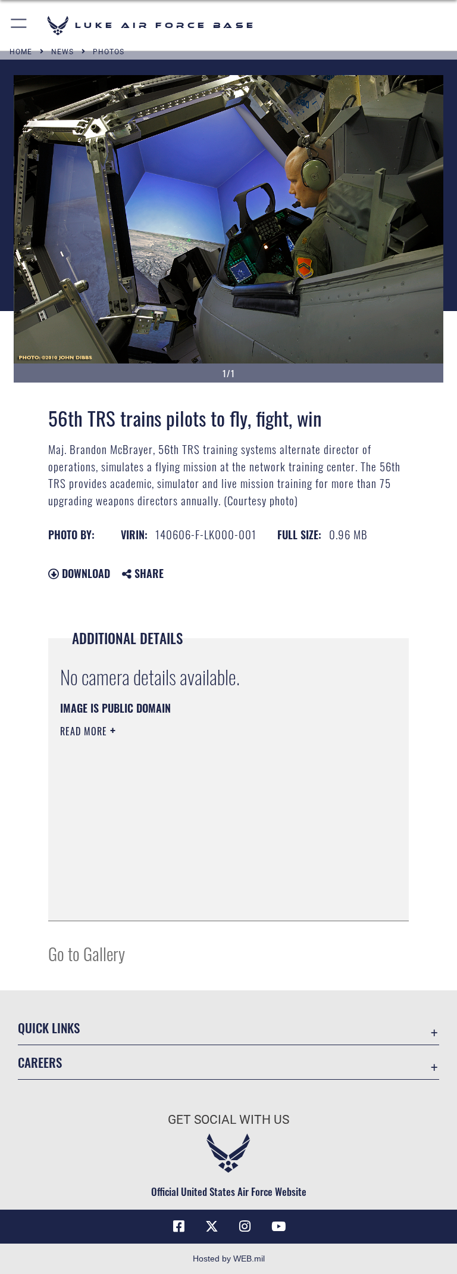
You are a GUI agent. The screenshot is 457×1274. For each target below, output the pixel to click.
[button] (19, 25)
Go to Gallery (86, 953)
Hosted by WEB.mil (229, 1258)
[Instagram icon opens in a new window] (245, 1226)
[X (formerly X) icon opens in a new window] (212, 1226)
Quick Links (49, 1027)
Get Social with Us (228, 1120)
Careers (40, 1062)
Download (84, 573)
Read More (85, 731)
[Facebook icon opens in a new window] (178, 1226)
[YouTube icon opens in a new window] (278, 1226)
